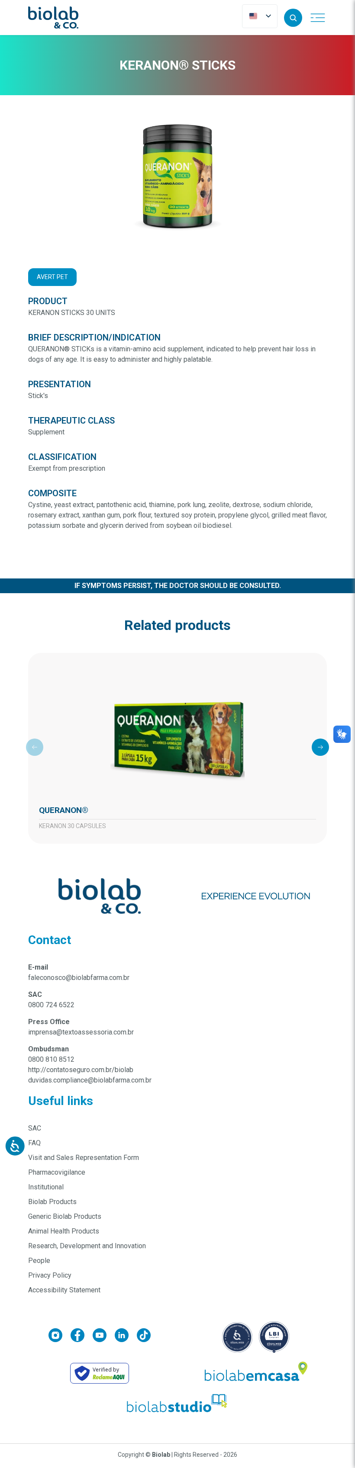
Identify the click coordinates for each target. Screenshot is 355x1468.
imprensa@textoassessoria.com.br (81, 1032)
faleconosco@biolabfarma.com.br (78, 977)
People (39, 1260)
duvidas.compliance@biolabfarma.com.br (90, 1080)
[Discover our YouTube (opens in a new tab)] (104, 1337)
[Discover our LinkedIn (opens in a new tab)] (126, 1337)
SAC (34, 1128)
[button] (293, 18)
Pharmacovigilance (56, 1172)
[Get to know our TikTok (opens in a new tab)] (144, 1337)
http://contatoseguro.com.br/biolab (80, 1070)
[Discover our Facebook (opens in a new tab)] (82, 1337)
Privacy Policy (49, 1275)
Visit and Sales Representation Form (83, 1157)
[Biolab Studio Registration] (177, 1403)
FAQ (34, 1143)
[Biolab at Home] (255, 1373)
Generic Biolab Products (64, 1216)
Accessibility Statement (64, 1290)
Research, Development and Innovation (87, 1246)
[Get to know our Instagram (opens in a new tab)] (59, 1337)
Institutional (46, 1187)
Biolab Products (52, 1202)
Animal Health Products (63, 1231)
